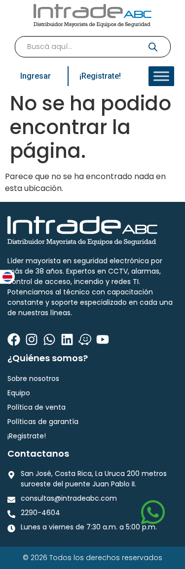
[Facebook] (13, 339)
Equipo (18, 393)
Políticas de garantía (42, 422)
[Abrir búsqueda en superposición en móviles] (93, 46)
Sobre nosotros (33, 378)
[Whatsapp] (49, 339)
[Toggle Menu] (161, 76)
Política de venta (36, 407)
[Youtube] (102, 339)
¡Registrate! (26, 436)
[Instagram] (31, 339)
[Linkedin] (67, 339)
